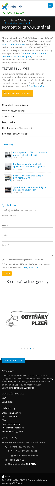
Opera (28, 56)
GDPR (22, 480)
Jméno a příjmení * (9, 216)
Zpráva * (5, 245)
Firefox (44, 53)
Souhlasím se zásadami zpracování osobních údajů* (24, 260)
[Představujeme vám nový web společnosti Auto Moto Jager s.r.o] (8, 166)
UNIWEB (20, 459)
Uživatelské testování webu (15, 105)
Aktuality (9, 144)
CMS (21, 483)
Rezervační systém (11, 424)
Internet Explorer (31, 53)
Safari (21, 56)
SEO (4, 420)
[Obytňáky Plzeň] (27, 318)
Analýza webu (26, 20)
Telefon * (5, 235)
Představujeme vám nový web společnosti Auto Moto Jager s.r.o (29, 165)
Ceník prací (7, 401)
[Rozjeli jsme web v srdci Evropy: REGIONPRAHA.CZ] (8, 178)
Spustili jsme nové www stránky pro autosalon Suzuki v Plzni (30, 188)
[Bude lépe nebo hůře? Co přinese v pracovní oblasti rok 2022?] (8, 154)
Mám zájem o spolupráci (17, 93)
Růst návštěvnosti (10, 416)
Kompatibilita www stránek (17, 23)
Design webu (8, 122)
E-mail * (5, 225)
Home (5, 20)
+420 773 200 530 (15, 12)
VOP (4, 398)
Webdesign (7, 483)
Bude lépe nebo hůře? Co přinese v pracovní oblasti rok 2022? (30, 153)
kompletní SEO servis (24, 387)
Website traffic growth (12, 431)
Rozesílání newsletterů (13, 427)
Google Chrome (9, 56)
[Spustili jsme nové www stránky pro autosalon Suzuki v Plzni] (8, 189)
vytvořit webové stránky (13, 44)
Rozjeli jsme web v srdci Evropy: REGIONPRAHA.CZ (28, 177)
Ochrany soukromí (29, 267)
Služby (14, 20)
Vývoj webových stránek (13, 110)
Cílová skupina (9, 116)
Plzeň (30, 480)
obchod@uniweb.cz (30, 455)
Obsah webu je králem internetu (17, 128)
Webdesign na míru (11, 412)
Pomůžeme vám (36, 86)
